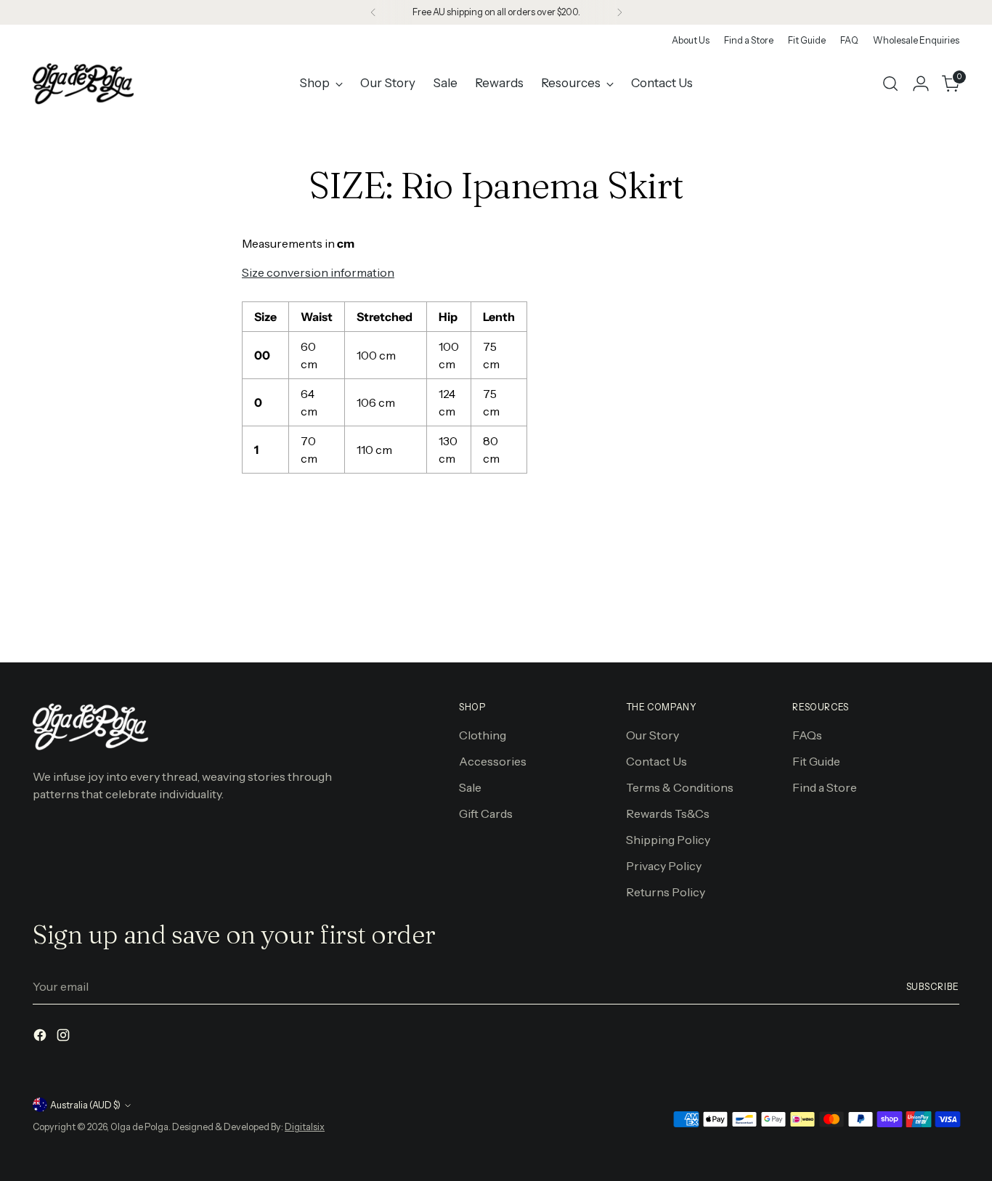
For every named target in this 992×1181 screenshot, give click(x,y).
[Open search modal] (890, 83)
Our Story (652, 735)
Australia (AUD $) (85, 1105)
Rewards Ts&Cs (668, 813)
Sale (470, 787)
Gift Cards (486, 813)
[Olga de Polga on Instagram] (64, 1037)
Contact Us (656, 761)
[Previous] (373, 12)
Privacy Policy (664, 866)
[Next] (619, 12)
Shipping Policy (668, 839)
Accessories (493, 761)
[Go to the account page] (920, 83)
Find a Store (824, 787)
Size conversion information (318, 272)
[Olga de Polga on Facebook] (41, 1037)
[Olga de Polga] (83, 83)
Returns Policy (665, 892)
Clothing (482, 735)
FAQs (807, 735)
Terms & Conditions (679, 787)
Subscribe (932, 986)
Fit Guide (816, 761)
